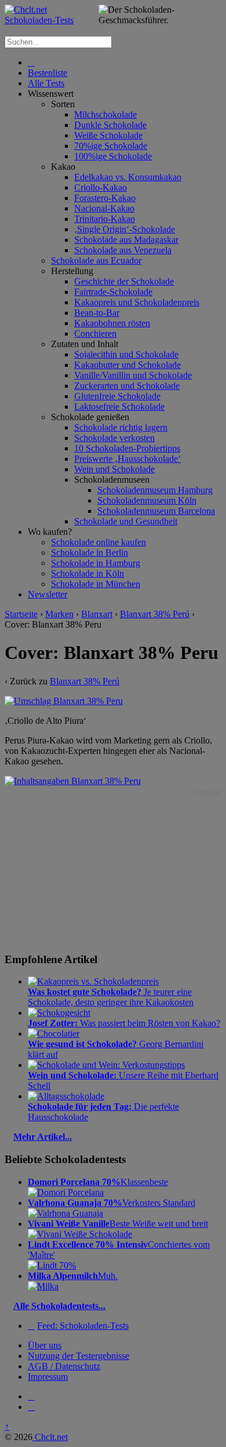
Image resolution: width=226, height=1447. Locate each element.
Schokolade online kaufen (98, 542)
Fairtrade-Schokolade (113, 292)
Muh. (73, 1276)
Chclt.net (50, 1437)
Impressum (48, 1377)
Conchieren (95, 333)
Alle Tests (46, 83)
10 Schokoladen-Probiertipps (127, 448)
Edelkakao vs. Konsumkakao (127, 177)
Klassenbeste (98, 1182)
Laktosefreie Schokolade (119, 406)
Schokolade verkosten (114, 438)
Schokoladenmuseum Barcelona (156, 511)
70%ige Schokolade (110, 146)
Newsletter (47, 594)
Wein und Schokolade (114, 469)
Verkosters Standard (111, 1203)
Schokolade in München (95, 584)
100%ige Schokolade (113, 156)
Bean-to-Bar (96, 313)
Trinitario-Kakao (104, 219)
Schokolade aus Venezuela (123, 250)
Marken (59, 614)
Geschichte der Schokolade (124, 281)
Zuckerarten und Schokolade (127, 386)
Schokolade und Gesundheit (125, 521)
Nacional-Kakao (104, 208)
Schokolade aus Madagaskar (126, 240)
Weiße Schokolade (108, 135)
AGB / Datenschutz (64, 1366)
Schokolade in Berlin (89, 552)
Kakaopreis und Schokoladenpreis (136, 302)
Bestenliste (47, 73)
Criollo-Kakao (100, 187)
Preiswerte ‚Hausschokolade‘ (127, 459)
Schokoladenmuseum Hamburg (155, 490)
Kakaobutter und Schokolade (127, 365)
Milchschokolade (105, 114)
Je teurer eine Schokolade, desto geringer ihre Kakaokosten (111, 997)
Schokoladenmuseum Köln (146, 500)
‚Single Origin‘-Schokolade (124, 229)
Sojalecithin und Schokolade (126, 354)
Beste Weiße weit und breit (118, 1224)
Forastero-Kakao (105, 198)
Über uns (44, 1345)
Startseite (21, 614)
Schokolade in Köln (87, 573)
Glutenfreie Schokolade (117, 396)
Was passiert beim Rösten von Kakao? (124, 1023)
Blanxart (96, 614)
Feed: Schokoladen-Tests (83, 1326)
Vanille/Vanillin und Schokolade (133, 375)
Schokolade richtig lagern (120, 427)
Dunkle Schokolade (110, 125)
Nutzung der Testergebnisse (78, 1356)
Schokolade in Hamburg (95, 563)
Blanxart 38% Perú (154, 614)
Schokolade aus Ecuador (96, 260)
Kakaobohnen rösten (112, 323)
